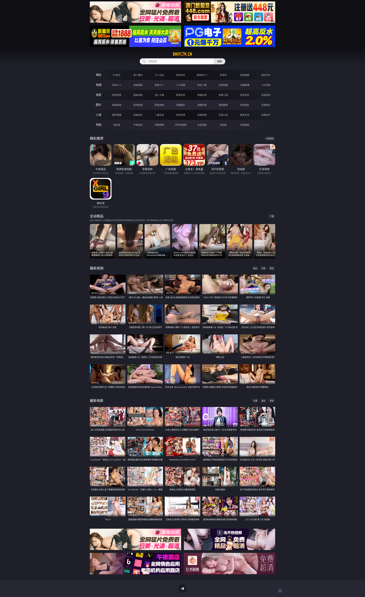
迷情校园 (202, 114)
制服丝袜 (202, 95)
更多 (272, 268)
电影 (99, 95)
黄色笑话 (244, 114)
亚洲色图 (138, 104)
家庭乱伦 (138, 114)
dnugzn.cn (182, 54)
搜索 (219, 61)
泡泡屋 (223, 124)
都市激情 (116, 114)
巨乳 (263, 268)
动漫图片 (180, 104)
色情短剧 (244, 124)
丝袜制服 (223, 85)
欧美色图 (159, 104)
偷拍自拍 (138, 95)
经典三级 (223, 95)
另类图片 (265, 104)
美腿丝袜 (202, 104)
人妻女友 (159, 114)
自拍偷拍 (138, 85)
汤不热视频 (180, 124)
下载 (272, 216)
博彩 (99, 75)
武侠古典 (180, 114)
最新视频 (97, 268)
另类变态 (265, 95)
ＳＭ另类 (265, 85)
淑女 (263, 400)
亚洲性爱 (116, 95)
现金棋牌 (244, 75)
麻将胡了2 (202, 75)
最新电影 (97, 400)
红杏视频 (202, 124)
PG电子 (117, 75)
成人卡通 (159, 95)
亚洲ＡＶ (116, 85)
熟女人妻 (202, 85)
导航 (99, 125)
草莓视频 (159, 124)
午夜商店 (138, 124)
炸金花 (223, 75)
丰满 (255, 400)
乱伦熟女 (244, 95)
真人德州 (138, 75)
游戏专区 (180, 75)
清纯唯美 (223, 104)
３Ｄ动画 (180, 85)
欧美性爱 (180, 95)
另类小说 (223, 114)
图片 (99, 105)
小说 (99, 115)
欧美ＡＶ (159, 85)
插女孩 (116, 124)
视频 (99, 85)
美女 (255, 268)
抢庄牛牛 (265, 75)
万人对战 (159, 75)
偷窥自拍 (116, 104)
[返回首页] (280, 590)
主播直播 (244, 85)
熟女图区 (244, 104)
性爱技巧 (265, 114)
